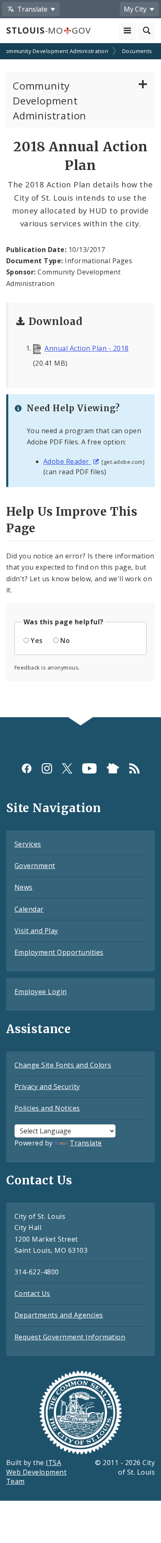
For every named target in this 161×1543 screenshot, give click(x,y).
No (65, 640)
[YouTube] (89, 768)
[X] (67, 768)
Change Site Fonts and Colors (62, 1065)
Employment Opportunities (59, 952)
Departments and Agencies (58, 1315)
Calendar (29, 909)
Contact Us (32, 1293)
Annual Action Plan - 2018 (86, 348)
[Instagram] (47, 768)
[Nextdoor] (113, 768)
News (23, 887)
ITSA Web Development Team (36, 1472)
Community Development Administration (49, 100)
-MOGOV (48, 30)
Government (34, 865)
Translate (86, 1143)
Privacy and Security (47, 1086)
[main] (80, 381)
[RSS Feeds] (134, 768)
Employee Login (40, 991)
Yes (37, 640)
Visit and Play (36, 930)
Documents (137, 51)
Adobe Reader (67, 461)
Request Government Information (69, 1337)
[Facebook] (26, 768)
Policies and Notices (47, 1108)
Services (27, 844)
